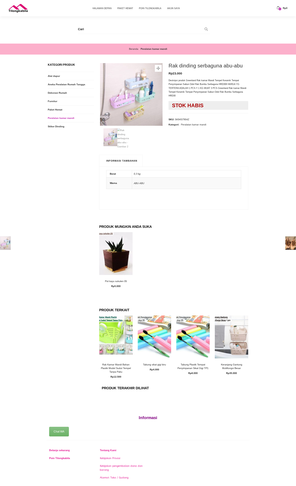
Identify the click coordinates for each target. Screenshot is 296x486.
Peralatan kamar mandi (154, 49)
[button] (282, 8)
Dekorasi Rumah (57, 92)
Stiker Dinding (56, 126)
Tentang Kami (108, 450)
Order (117, 279)
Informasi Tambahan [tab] (121, 160)
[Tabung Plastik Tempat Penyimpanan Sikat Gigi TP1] (193, 336)
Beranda (133, 49)
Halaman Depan (102, 8)
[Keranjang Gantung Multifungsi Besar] (231, 336)
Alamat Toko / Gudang (114, 477)
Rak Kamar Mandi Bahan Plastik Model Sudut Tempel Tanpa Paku (116, 368)
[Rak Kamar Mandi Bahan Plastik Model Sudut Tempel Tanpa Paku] (116, 336)
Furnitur (52, 101)
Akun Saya (173, 8)
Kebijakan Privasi (110, 458)
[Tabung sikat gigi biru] (154, 336)
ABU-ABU (139, 183)
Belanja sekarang (59, 450)
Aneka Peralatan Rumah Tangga (66, 84)
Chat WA (59, 431)
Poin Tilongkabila (150, 8)
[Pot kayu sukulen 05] (116, 253)
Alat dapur (54, 76)
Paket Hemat (125, 8)
